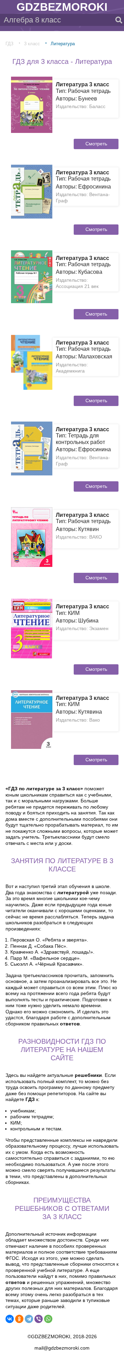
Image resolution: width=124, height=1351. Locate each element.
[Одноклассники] (19, 1319)
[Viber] (38, 1319)
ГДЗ (9, 43)
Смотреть (96, 143)
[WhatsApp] (48, 1319)
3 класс (32, 43)
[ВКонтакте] (10, 1319)
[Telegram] (29, 1319)
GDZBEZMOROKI (62, 7)
